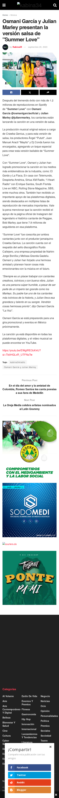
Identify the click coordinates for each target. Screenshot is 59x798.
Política (45, 720)
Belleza (6, 717)
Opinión (45, 711)
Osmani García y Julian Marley (20, 367)
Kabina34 (17, 46)
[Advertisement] (29, 651)
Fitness (26, 709)
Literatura (27, 742)
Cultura (6, 735)
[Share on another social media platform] (48, 92)
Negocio (45, 696)
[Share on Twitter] (30, 92)
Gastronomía (29, 714)
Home (5, 15)
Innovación (28, 724)
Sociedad (46, 735)
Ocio (43, 706)
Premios (45, 725)
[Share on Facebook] (11, 92)
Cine (5, 730)
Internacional (29, 729)
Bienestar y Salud (8, 724)
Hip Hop (26, 719)
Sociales (45, 730)
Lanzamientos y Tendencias (29, 735)
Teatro (44, 740)
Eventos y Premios (27, 702)
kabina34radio (17, 362)
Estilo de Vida (29, 696)
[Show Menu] (4, 5)
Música (13, 15)
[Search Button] (55, 5)
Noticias (45, 701)
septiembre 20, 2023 (37, 46)
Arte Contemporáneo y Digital (11, 709)
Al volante (8, 696)
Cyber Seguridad (8, 742)
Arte (4, 701)
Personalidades (49, 715)
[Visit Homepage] (29, 5)
